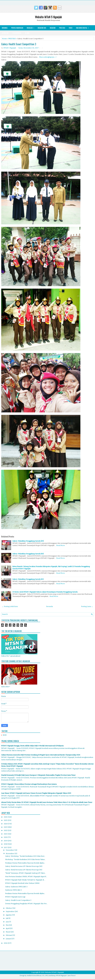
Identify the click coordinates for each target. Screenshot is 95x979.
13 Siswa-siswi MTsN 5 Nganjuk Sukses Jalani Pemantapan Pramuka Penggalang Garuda (45, 592)
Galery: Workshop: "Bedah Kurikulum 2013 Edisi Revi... (25, 856)
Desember (10, 850)
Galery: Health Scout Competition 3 (18, 44)
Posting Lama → (87, 606)
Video (70, 28)
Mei (7, 925)
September (10, 911)
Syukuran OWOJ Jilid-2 (13, 890)
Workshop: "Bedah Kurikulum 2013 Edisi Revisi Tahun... (25, 859)
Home (4, 39)
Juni (7, 922)
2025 (6, 820)
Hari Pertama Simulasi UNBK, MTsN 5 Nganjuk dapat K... (26, 876)
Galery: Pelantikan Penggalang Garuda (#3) (28, 541)
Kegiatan (52, 28)
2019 (6, 841)
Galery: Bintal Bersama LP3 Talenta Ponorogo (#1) (23, 870)
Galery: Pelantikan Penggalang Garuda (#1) (28, 579)
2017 (6, 847)
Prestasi (62, 28)
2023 (6, 827)
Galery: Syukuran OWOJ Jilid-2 (16, 887)
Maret (8, 932)
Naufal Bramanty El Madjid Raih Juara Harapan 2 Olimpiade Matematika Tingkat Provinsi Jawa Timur (38, 775)
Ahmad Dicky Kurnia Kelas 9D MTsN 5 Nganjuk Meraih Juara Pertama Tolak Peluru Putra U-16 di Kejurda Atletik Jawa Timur (46, 802)
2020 (6, 837)
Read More (60, 545)
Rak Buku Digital (82, 27)
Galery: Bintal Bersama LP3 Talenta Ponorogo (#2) (23, 866)
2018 (6, 844)
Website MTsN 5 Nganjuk (48, 17)
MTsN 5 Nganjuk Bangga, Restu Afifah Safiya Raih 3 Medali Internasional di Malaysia (32, 746)
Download (5, 33)
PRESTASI (12, 39)
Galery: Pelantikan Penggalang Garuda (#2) (28, 554)
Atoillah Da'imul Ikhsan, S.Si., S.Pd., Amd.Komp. (41, 975)
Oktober (9, 908)
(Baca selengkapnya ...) (47, 57)
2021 (6, 834)
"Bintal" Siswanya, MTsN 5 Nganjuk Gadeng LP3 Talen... (25, 873)
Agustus (9, 915)
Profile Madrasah (17, 28)
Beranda (4, 28)
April (8, 928)
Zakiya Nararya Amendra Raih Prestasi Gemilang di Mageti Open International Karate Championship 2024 (40, 755)
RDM (5, 735)
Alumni (27, 33)
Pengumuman (16, 33)
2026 (6, 817)
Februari (9, 935)
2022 (6, 830)
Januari (9, 939)
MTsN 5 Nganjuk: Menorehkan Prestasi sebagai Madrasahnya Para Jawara (29, 784)
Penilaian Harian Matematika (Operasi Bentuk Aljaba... (25, 863)
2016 (6, 943)
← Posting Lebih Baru (10, 606)
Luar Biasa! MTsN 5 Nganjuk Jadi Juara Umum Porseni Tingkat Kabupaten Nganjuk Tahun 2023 (36, 793)
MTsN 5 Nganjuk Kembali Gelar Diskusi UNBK (22, 883)
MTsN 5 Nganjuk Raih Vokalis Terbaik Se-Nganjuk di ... (25, 880)
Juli (7, 918)
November (10, 853)
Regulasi (30, 27)
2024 (6, 824)
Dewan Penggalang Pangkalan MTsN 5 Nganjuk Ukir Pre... (26, 904)
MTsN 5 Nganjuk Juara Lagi (15, 897)
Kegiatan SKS (42, 28)
